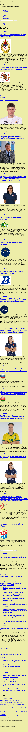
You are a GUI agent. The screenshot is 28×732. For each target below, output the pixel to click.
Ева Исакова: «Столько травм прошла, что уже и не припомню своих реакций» (12, 418)
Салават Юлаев (3, 710)
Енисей (17, 702)
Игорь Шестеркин (24, 702)
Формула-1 (23, 711)
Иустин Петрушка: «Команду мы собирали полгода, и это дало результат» (13, 666)
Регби (4, 14)
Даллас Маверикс (9, 702)
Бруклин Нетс (15, 700)
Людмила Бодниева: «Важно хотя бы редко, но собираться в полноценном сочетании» (13, 178)
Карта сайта (6, 18)
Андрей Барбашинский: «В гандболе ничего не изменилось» (12, 137)
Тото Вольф (2, 711)
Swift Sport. (2, 4)
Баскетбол (5, 11)
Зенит (20, 702)
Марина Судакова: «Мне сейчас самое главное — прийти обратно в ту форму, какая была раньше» (13, 330)
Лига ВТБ (9, 704)
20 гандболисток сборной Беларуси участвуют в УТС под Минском (13, 393)
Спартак (19, 710)
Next (4, 548)
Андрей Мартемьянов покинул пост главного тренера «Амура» (14, 616)
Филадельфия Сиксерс (17, 711)
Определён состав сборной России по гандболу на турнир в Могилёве (13, 370)
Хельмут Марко (23, 712)
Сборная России (9, 710)
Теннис (4, 15)
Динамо (14, 702)
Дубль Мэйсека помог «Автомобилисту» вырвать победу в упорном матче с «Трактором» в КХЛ (12, 583)
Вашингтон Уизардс (21, 700)
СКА (26, 707)
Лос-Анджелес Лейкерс (17, 704)
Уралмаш (5, 711)
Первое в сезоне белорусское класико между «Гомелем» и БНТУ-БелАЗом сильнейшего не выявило (14, 499)
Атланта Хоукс (23, 698)
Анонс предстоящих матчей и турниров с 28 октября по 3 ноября (15, 676)
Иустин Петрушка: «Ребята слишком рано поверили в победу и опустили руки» (14, 690)
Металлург (18, 705)
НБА (22, 706)
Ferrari (2, 698)
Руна (24, 707)
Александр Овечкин (16, 698)
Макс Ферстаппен (10, 706)
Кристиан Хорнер (3, 704)
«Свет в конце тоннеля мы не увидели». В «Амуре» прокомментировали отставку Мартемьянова (13, 557)
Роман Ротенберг (19, 707)
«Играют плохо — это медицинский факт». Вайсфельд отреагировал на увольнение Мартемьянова (14, 594)
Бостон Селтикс (10, 700)
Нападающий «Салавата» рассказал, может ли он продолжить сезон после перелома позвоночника (14, 621)
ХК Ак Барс (6, 712)
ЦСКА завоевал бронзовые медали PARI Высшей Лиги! (14, 680)
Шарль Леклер (15, 715)
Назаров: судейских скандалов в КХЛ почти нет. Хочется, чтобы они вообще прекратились (15, 610)
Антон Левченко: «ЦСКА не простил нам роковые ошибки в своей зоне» (14, 661)
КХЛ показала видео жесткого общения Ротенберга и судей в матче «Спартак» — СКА (15, 604)
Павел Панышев (8, 707)
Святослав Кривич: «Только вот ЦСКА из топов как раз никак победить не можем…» (12, 98)
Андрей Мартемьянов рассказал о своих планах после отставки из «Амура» (12, 575)
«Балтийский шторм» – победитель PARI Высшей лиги (14, 685)
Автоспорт (5, 10)
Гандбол (5, 13)
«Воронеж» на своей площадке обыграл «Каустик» (12, 272)
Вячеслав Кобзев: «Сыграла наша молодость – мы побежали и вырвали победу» (11, 655)
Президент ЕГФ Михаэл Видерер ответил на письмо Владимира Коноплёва (13, 301)
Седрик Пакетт (14, 710)
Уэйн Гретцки (10, 711)
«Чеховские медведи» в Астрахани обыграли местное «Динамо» (13, 68)
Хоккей (5, 16)
